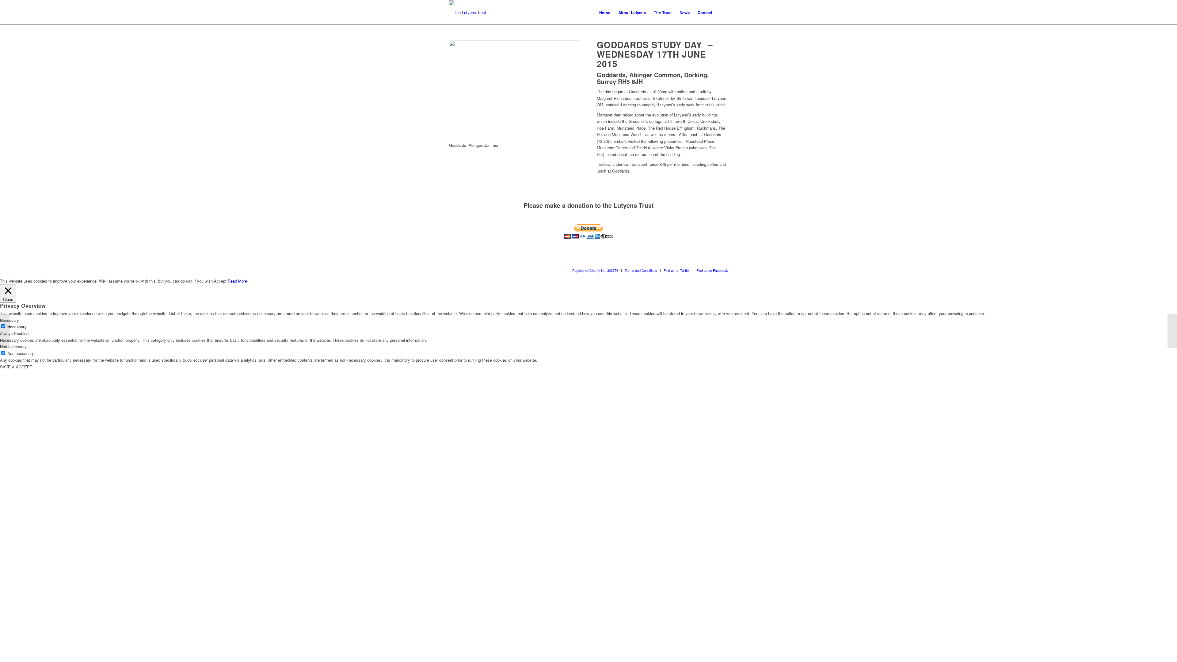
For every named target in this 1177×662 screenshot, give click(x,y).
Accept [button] (220, 281)
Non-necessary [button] (13, 346)
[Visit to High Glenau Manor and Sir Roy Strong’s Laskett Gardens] (5, 331)
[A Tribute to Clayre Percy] (1172, 331)
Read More (237, 281)
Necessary (17, 326)
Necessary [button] (9, 320)
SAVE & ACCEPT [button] (16, 367)
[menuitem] (604, 12)
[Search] (722, 12)
